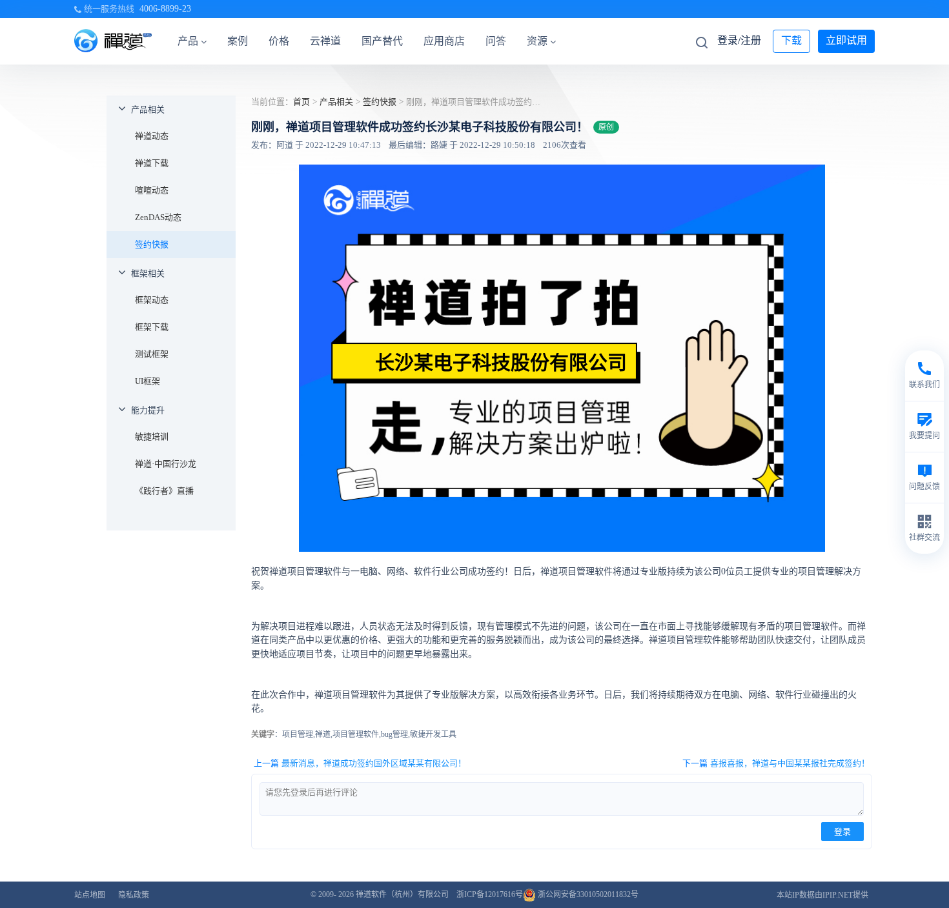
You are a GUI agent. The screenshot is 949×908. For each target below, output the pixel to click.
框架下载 (151, 327)
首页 (301, 101)
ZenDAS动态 (158, 217)
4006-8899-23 (165, 9)
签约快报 (151, 244)
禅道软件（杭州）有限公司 (402, 894)
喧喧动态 (151, 190)
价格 (279, 40)
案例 (237, 40)
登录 (842, 831)
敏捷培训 (151, 436)
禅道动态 (151, 136)
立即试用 (846, 40)
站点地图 (89, 895)
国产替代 (382, 40)
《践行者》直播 (164, 491)
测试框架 (151, 354)
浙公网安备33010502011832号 (587, 894)
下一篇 (776, 763)
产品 (188, 40)
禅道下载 (151, 163)
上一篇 (360, 763)
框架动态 (151, 300)
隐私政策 (133, 895)
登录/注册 (739, 40)
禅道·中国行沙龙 (165, 464)
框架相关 (148, 273)
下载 (791, 40)
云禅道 (325, 40)
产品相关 (148, 109)
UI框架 (147, 381)
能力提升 (148, 410)
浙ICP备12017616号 (489, 894)
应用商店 (444, 40)
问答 (495, 40)
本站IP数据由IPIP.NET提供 (822, 895)
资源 (537, 40)
